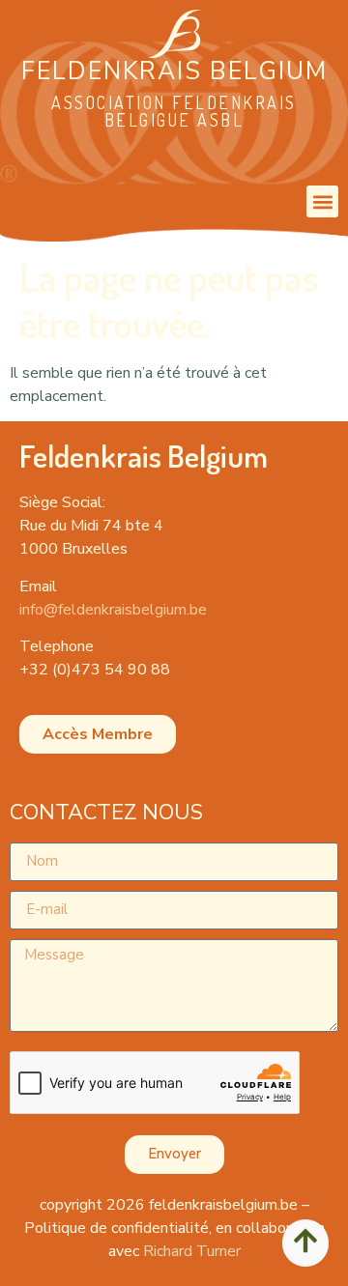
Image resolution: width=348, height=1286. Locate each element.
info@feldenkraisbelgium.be (113, 609)
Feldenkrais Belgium (174, 71)
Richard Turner (192, 1251)
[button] (322, 201)
